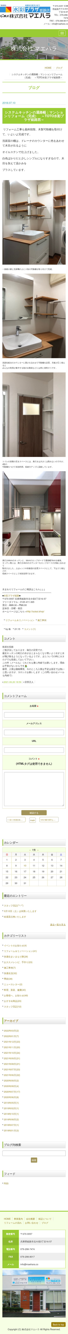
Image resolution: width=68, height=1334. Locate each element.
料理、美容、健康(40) (15, 989)
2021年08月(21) (12, 1063)
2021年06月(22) (12, 1075)
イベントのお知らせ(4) (15, 945)
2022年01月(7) (11, 1036)
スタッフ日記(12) (12, 1006)
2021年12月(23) (12, 1041)
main (32, 820)
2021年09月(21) (12, 1058)
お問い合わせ (31, 1222)
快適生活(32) (10, 973)
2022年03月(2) (11, 1030)
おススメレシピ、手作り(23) (18, 962)
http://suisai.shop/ (35, 611)
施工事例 (41, 620)
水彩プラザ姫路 (11, 595)
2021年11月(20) (12, 1047)
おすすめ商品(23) (12, 1000)
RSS (6, 1183)
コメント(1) (30, 629)
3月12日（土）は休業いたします (20, 911)
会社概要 (30, 1218)
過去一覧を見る (58, 924)
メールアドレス (34, 723)
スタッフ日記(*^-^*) (13, 905)
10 (25, 865)
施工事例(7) (10, 967)
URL (34, 740)
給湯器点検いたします (15, 916)
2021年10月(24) (12, 1052)
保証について (45, 1218)
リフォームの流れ (13, 1222)
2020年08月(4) (11, 1086)
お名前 (34, 705)
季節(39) (8, 978)
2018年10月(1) (11, 1113)
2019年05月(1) (11, 1102)
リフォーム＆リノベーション (20, 620)
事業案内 (18, 1218)
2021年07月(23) (12, 1069)
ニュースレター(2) (13, 984)
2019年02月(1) (11, 1108)
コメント (34, 761)
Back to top (58, 1324)
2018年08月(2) (11, 1119)
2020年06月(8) (11, 1097)
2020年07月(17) (12, 1091)
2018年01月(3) (11, 1130)
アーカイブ (11, 1021)
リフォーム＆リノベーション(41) (20, 951)
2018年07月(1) (11, 1124)
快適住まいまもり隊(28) (16, 956)
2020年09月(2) (11, 1080)
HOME (48, 67)
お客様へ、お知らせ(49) (16, 995)
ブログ (59, 67)
